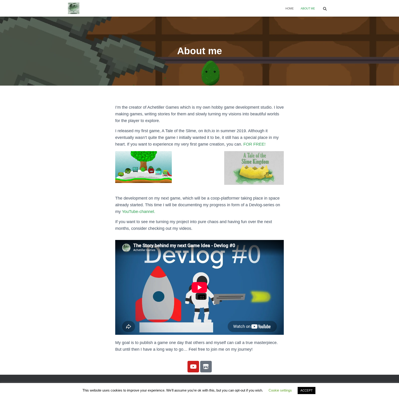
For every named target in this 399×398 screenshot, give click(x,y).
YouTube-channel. (138, 211)
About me (308, 8)
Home (289, 8)
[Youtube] (193, 366)
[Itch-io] (206, 366)
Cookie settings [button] (280, 390)
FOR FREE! (254, 144)
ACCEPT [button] (306, 390)
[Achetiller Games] (73, 8)
